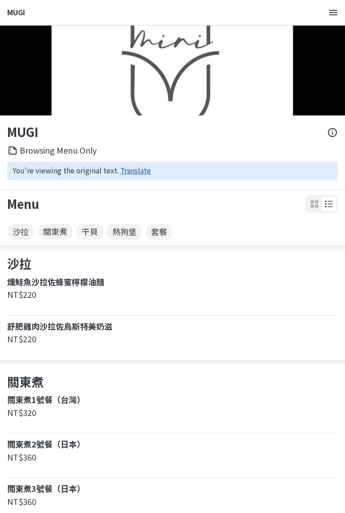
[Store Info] (332, 132)
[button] (329, 204)
